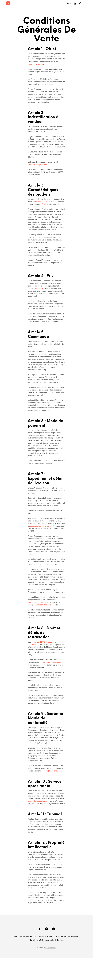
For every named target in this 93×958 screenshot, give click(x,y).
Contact (60, 940)
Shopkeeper (51, 947)
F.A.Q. (14, 936)
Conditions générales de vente (42, 940)
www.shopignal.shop (35, 64)
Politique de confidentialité (67, 936)
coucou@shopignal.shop (37, 164)
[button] (69, 3)
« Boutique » (45, 204)
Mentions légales (46, 936)
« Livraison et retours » (43, 605)
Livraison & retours (28, 936)
